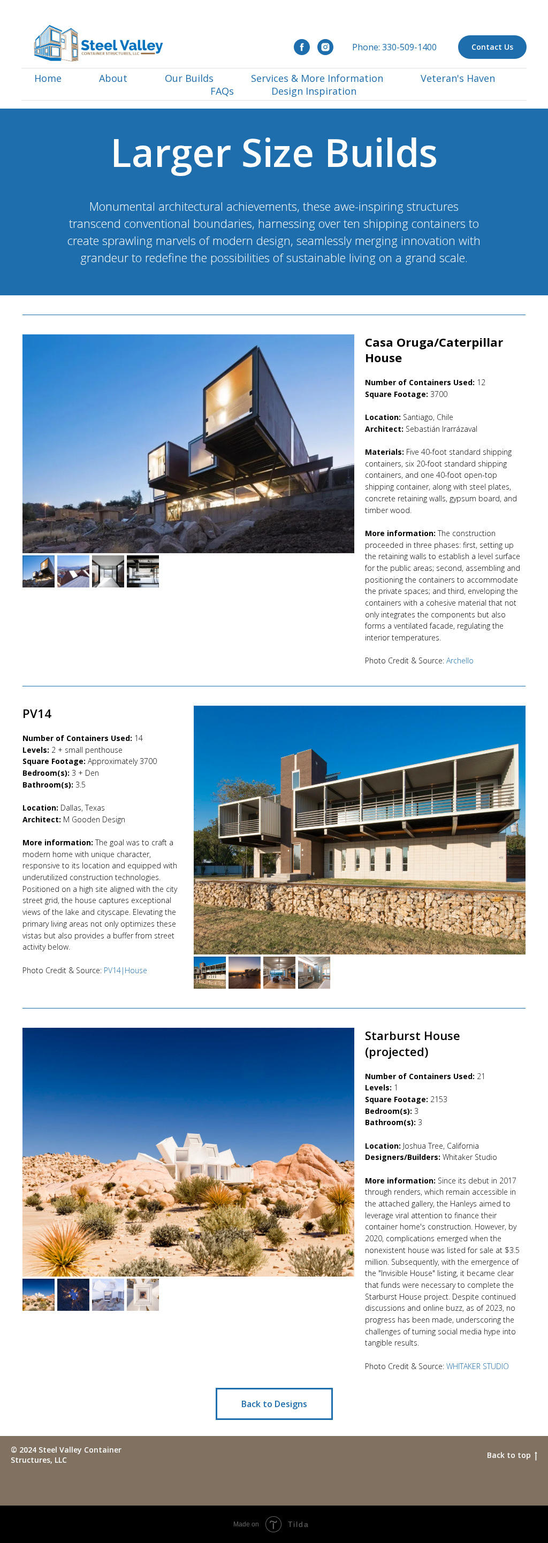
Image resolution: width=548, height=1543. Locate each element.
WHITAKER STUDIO (477, 1366)
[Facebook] (302, 47)
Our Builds (189, 78)
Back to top (509, 1455)
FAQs (222, 91)
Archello (460, 660)
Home (48, 78)
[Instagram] (325, 47)
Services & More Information (317, 78)
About (113, 78)
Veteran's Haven (458, 78)
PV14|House (125, 970)
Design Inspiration (313, 91)
